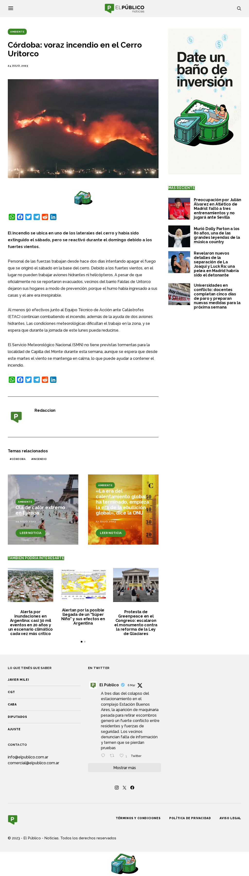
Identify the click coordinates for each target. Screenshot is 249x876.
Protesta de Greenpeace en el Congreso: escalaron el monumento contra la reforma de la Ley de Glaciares (135, 623)
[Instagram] (116, 788)
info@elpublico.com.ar (28, 757)
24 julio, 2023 (18, 65)
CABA (12, 704)
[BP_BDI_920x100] (83, 197)
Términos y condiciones (138, 818)
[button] (81, 641)
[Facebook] (132, 788)
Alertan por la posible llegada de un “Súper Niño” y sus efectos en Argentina (83, 617)
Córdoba (19, 459)
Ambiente (17, 31)
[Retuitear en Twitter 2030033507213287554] (113, 756)
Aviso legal (230, 818)
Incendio (40, 459)
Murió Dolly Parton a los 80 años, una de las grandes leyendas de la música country (217, 235)
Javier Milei (18, 679)
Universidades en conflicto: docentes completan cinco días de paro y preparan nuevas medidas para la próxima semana (217, 296)
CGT (11, 692)
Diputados (17, 717)
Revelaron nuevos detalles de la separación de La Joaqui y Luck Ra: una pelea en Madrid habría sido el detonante (216, 264)
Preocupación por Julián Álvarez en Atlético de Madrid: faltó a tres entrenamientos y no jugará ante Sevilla (217, 209)
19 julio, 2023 (26, 521)
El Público (109, 685)
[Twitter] (124, 788)
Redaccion (45, 410)
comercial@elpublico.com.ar (33, 763)
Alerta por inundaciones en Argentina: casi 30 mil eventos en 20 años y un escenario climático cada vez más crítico (30, 623)
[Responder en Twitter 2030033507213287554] (104, 756)
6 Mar (131, 685)
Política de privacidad (190, 818)
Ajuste (14, 729)
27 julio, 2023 (106, 521)
